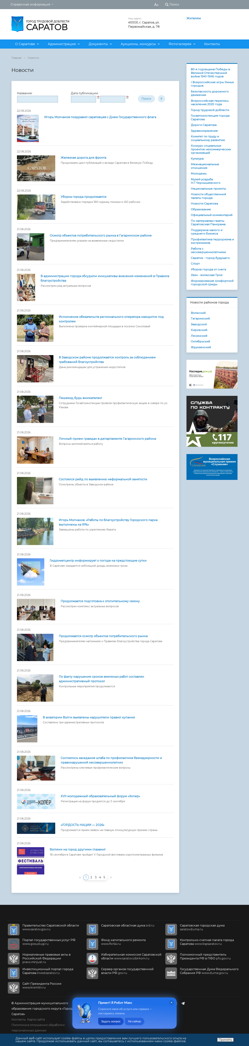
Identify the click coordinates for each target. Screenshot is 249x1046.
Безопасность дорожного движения (210, 93)
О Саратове (25, 44)
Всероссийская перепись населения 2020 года (210, 102)
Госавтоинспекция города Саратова (210, 117)
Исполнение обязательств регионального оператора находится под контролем (111, 319)
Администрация (62, 44)
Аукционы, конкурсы (138, 44)
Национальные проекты (208, 188)
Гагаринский (200, 318)
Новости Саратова (204, 203)
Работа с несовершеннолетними (208, 250)
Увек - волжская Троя (206, 275)
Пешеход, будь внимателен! (80, 398)
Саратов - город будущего (210, 258)
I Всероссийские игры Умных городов (212, 84)
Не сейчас (134, 1021)
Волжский (198, 313)
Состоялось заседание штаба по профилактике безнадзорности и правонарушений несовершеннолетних (111, 760)
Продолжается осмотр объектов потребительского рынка (103, 636)
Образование (201, 209)
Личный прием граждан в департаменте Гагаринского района (107, 438)
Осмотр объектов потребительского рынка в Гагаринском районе (101, 235)
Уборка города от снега (208, 269)
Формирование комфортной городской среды (212, 282)
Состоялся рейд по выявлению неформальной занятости (103, 479)
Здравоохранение (204, 130)
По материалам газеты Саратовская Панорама (208, 222)
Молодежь (199, 173)
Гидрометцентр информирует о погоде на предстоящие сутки (98, 560)
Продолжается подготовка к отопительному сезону (100, 601)
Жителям (193, 18)
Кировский (199, 330)
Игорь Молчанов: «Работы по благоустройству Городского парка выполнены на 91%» (108, 522)
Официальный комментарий (211, 215)
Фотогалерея (180, 44)
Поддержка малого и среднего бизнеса (206, 231)
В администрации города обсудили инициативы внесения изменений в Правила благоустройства (105, 278)
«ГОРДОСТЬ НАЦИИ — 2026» (82, 825)
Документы (98, 44)
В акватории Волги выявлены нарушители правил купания (89, 717)
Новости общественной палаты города (208, 196)
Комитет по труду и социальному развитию (208, 138)
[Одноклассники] (177, 1003)
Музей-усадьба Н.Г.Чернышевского (205, 181)
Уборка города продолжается (83, 196)
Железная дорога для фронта (83, 157)
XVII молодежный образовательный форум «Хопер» (100, 796)
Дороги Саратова (204, 125)
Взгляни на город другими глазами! (77, 849)
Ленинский (199, 335)
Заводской (199, 324)
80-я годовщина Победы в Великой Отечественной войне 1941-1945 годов (210, 72)
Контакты (212, 44)
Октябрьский (200, 341)
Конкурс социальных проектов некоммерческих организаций (211, 149)
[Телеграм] (184, 1003)
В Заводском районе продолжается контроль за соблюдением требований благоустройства (107, 360)
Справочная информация (30, 4)
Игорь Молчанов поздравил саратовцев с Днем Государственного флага (100, 117)
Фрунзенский (201, 347)
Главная (16, 57)
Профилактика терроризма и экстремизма (212, 241)
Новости (33, 57)
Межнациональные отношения (205, 166)
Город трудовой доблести (210, 110)
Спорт (195, 263)
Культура (197, 158)
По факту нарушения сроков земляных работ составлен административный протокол (101, 679)
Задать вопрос (111, 1021)
